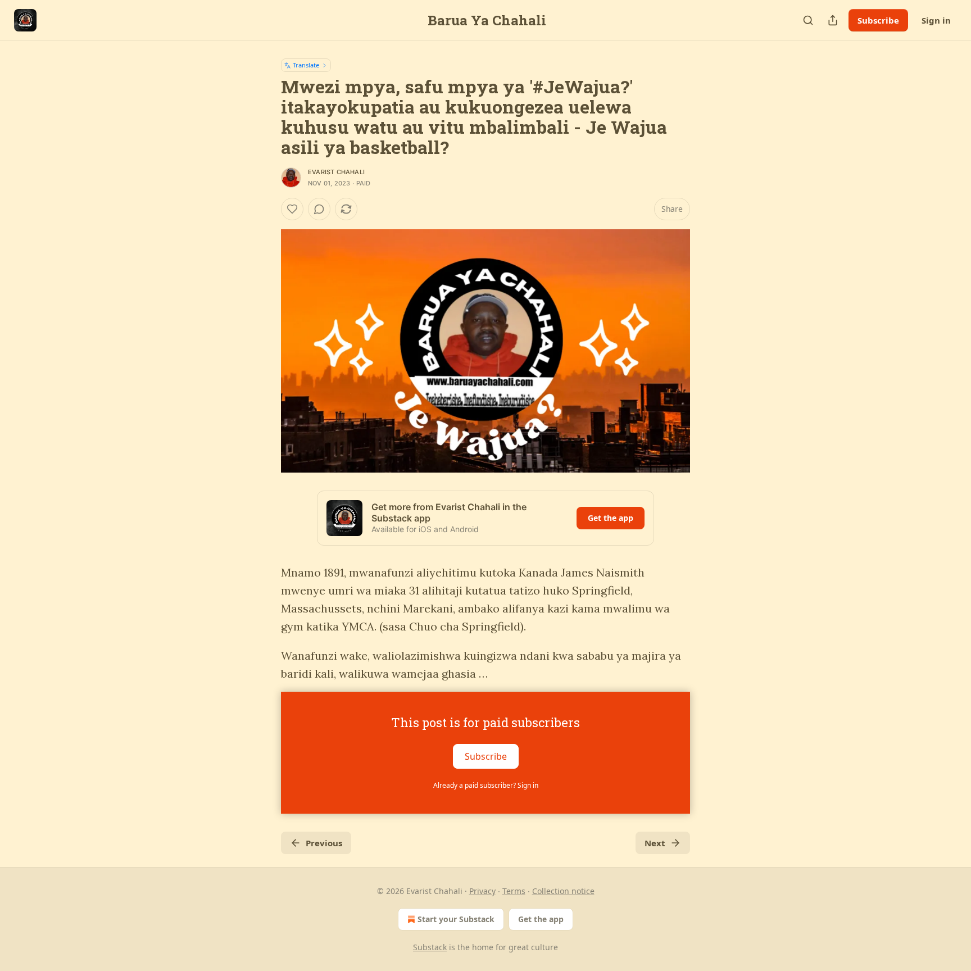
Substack (430, 947)
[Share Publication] (833, 20)
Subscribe (878, 20)
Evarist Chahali (336, 172)
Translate (306, 65)
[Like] (292, 209)
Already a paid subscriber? (485, 785)
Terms (513, 891)
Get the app (610, 517)
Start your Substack (456, 919)
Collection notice (563, 891)
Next (655, 843)
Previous (324, 843)
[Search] (808, 20)
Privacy (482, 891)
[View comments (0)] (319, 209)
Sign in (936, 20)
